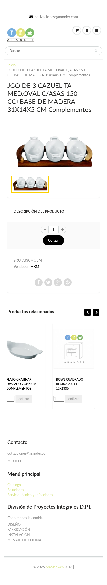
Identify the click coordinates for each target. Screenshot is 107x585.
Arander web (55, 567)
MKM (34, 266)
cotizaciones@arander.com (56, 16)
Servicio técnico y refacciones (30, 495)
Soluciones (15, 490)
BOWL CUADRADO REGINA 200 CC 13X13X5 (44, 384)
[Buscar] (96, 51)
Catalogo (14, 485)
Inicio (11, 65)
